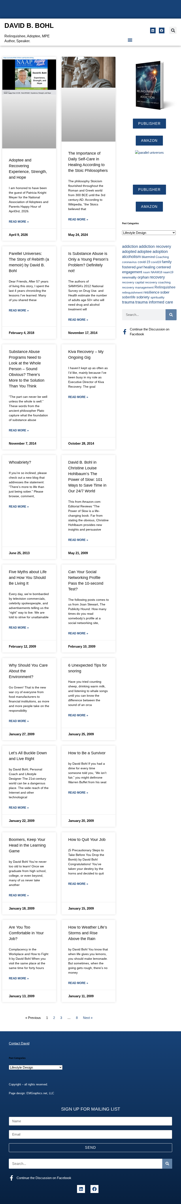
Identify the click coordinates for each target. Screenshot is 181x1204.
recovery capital (133, 282)
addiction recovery (155, 246)
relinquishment (132, 292)
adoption (160, 251)
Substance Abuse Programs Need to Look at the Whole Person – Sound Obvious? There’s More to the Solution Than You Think (26, 368)
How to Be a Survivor (87, 753)
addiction (130, 246)
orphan (143, 277)
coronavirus (129, 262)
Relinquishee (165, 287)
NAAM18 (156, 272)
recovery (157, 277)
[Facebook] (161, 30)
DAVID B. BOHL (29, 25)
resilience (151, 292)
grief (139, 267)
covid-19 (144, 262)
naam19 (168, 272)
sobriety (143, 297)
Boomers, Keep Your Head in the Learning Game (27, 845)
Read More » (19, 221)
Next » (87, 1018)
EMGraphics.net (36, 1093)
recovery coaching (158, 282)
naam (146, 272)
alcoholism (131, 256)
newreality (129, 277)
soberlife (129, 297)
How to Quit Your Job (87, 839)
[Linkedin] (153, 30)
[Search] (171, 314)
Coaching (162, 257)
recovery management (138, 287)
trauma (128, 302)
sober (165, 292)
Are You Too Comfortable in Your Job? (26, 933)
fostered (129, 267)
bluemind (148, 257)
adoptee (144, 251)
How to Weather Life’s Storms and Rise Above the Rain (87, 933)
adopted (129, 251)
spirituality (157, 297)
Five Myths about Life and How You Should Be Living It (28, 578)
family (167, 262)
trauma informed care (154, 302)
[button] (173, 30)
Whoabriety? (20, 462)
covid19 (156, 262)
